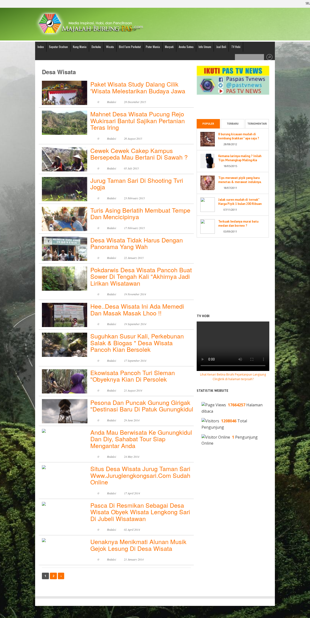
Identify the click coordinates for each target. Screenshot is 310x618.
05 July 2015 (131, 168)
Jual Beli (221, 47)
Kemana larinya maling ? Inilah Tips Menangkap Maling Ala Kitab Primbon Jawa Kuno (239, 160)
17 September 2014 (135, 360)
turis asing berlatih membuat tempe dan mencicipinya (140, 213)
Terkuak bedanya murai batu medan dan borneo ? (238, 223)
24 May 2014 (131, 456)
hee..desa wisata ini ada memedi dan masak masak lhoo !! (137, 309)
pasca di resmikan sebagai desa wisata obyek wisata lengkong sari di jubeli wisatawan (140, 512)
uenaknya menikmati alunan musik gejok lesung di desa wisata (138, 545)
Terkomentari (257, 123)
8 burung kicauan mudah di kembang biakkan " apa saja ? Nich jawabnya (238, 138)
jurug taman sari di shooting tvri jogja (136, 183)
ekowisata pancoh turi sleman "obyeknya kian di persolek (132, 376)
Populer (208, 123)
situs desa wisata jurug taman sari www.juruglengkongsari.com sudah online (140, 475)
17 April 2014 (132, 493)
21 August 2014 (133, 390)
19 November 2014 (135, 294)
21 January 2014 (134, 559)
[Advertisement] (233, 103)
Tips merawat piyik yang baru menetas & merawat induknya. (240, 180)
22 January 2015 (134, 258)
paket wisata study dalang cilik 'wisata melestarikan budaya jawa (137, 87)
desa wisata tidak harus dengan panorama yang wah (136, 243)
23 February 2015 (134, 198)
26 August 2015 (133, 138)
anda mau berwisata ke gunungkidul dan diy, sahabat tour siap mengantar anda (141, 439)
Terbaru (233, 123)
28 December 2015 (135, 102)
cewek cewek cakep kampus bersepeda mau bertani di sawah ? (139, 153)
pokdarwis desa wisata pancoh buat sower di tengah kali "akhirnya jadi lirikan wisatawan (141, 276)
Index (41, 47)
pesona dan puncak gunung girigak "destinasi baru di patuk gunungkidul (141, 405)
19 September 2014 (135, 324)
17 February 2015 (134, 228)
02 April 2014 (132, 529)
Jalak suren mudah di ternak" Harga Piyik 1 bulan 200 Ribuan (240, 202)
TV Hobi (235, 47)
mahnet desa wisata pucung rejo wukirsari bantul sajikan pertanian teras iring (137, 120)
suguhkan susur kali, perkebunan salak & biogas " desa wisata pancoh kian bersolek (137, 342)
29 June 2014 (132, 420)
